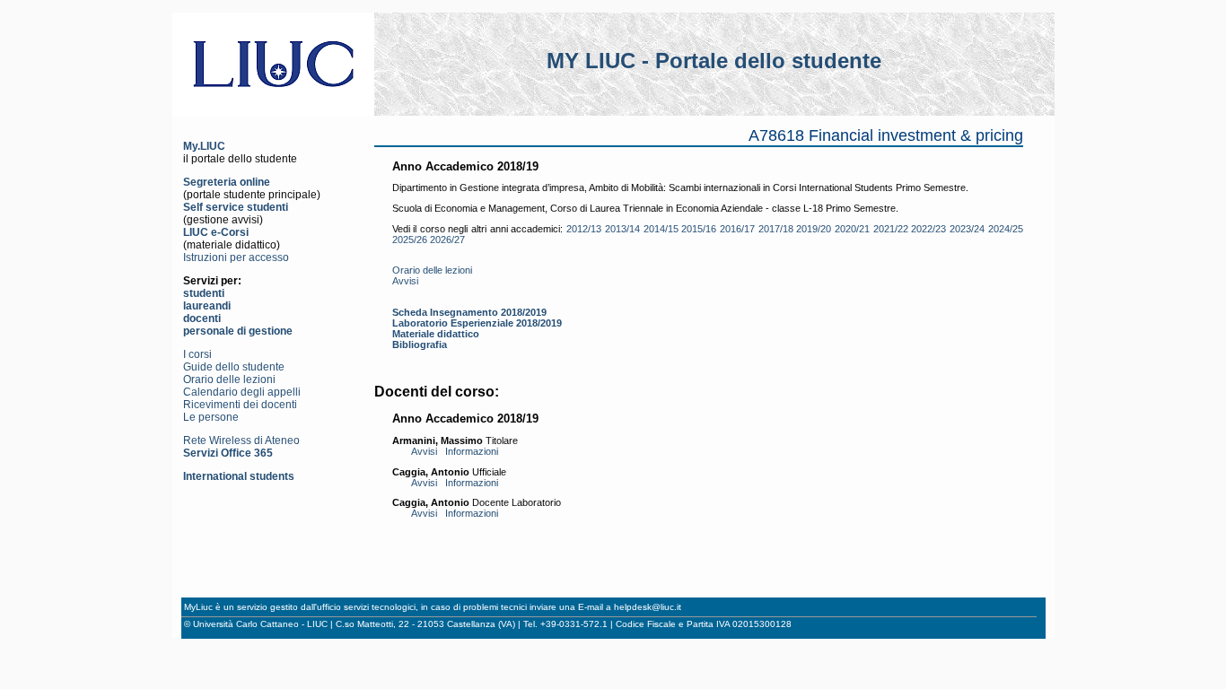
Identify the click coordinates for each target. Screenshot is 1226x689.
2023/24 (967, 228)
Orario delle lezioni (229, 379)
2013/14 (622, 228)
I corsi (197, 354)
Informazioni (471, 451)
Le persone (211, 417)
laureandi (207, 306)
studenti (203, 293)
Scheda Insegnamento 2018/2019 (469, 312)
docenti (202, 318)
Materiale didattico (435, 333)
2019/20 (813, 228)
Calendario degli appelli (242, 392)
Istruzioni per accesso (236, 257)
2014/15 (661, 228)
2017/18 (775, 228)
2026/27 (447, 239)
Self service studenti (235, 207)
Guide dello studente (234, 367)
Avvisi (405, 280)
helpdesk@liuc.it (647, 607)
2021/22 (890, 228)
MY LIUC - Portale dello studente (714, 60)
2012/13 (583, 228)
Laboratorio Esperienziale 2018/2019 (477, 323)
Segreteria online (226, 182)
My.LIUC (204, 146)
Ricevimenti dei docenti (240, 404)
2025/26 (409, 239)
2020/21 (852, 228)
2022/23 (928, 228)
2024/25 (1005, 228)
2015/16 (698, 228)
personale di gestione (238, 331)
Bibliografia (419, 344)
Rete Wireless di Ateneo (241, 440)
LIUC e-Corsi (216, 232)
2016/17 (737, 228)
